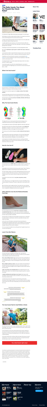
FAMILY (26, 1)
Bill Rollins (4, 12)
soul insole (4, 361)
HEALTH (13, 1)
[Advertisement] (23, 374)
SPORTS (17, 1)
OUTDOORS (21, 1)
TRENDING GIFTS (31, 1)
